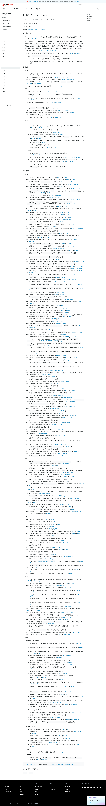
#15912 (61, 474)
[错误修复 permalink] (31, 171)
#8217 (50, 552)
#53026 (81, 288)
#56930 (57, 456)
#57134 (66, 686)
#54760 (78, 722)
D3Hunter (63, 334)
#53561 (64, 655)
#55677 (60, 453)
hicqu (66, 694)
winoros (57, 197)
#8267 (45, 559)
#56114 (63, 729)
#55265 (61, 673)
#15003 (75, 731)
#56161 (58, 355)
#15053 (65, 476)
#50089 (57, 334)
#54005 (42, 193)
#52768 (60, 379)
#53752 (61, 360)
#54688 (63, 182)
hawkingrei (60, 86)
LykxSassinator (32, 100)
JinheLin (60, 115)
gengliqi (64, 496)
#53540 (67, 401)
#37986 (50, 226)
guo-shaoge (79, 268)
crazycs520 (74, 357)
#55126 (69, 297)
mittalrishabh (67, 738)
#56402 (58, 435)
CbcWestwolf (70, 79)
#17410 (69, 507)
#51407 (59, 308)
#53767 (66, 246)
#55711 (34, 38)
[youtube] (99, 787)
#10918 (49, 50)
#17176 (35, 63)
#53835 (79, 643)
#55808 (54, 395)
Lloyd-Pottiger (37, 83)
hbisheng (35, 502)
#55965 (68, 446)
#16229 (69, 479)
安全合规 (36, 803)
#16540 (52, 102)
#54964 (58, 323)
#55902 (48, 147)
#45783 (51, 259)
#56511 (56, 444)
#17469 (29, 502)
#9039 (29, 581)
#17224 (38, 142)
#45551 (51, 145)
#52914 (59, 177)
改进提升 (89, 18)
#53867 (65, 279)
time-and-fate (79, 266)
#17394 (39, 493)
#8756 (72, 531)
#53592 (61, 386)
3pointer (33, 649)
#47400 (43, 75)
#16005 (55, 130)
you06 (65, 386)
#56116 (75, 239)
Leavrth (60, 130)
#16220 (48, 513)
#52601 (29, 353)
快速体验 (31, 29)
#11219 (81, 696)
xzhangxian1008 (63, 77)
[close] (103, 798)
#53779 (61, 233)
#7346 (76, 569)
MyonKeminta (74, 401)
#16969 (71, 498)
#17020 (78, 667)
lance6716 (77, 53)
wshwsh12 (69, 182)
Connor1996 (54, 91)
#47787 (29, 442)
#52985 (57, 277)
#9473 (73, 632)
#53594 (51, 341)
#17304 (54, 465)
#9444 (65, 587)
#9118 (76, 598)
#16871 (29, 489)
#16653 (61, 504)
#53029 (55, 132)
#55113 (63, 404)
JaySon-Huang (58, 117)
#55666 (72, 266)
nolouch (60, 522)
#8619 (30, 567)
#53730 (71, 264)
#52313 (56, 77)
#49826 (60, 736)
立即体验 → (76, 1)
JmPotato (59, 547)
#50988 (60, 449)
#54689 (52, 408)
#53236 (64, 397)
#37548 (66, 224)
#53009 (64, 417)
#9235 (78, 590)
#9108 (80, 626)
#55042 (80, 284)
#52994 (55, 86)
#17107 (62, 472)
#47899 (62, 422)
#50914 (55, 221)
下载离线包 (42, 29)
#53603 (56, 341)
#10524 (49, 702)
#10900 (67, 157)
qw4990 (74, 179)
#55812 (65, 257)
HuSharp (70, 556)
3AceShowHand (72, 692)
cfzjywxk (31, 290)
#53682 (57, 752)
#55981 (62, 381)
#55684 (80, 271)
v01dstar (71, 481)
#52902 (70, 275)
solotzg (64, 292)
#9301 (68, 630)
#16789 (62, 463)
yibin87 (75, 275)
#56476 (71, 415)
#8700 (46, 519)
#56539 (70, 451)
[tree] (10, 61)
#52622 (68, 203)
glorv (33, 489)
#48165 (76, 261)
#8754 (74, 615)
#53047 (32, 683)
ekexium (41, 63)
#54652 (63, 219)
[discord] (96, 787)
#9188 (65, 606)
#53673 (71, 250)
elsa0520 (77, 264)
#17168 (67, 660)
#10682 (63, 161)
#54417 (54, 547)
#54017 (56, 134)
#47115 (51, 383)
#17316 (35, 653)
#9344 (51, 108)
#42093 (63, 243)
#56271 (54, 424)
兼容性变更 (89, 16)
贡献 (26, 19)
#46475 (66, 312)
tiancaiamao (79, 188)
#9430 (65, 112)
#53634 (74, 393)
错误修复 (89, 20)
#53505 (44, 374)
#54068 (29, 83)
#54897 (70, 184)
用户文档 (43, 50)
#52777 (54, 319)
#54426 (81, 647)
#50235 (68, 179)
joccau (39, 38)
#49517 (60, 738)
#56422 (52, 438)
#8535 (59, 110)
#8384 (50, 554)
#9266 (62, 612)
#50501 (38, 677)
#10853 (62, 694)
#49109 (51, 197)
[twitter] (84, 787)
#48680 (66, 406)
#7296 (29, 610)
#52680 (78, 253)
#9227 (44, 623)
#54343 (40, 237)
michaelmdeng (75, 719)
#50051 (56, 294)
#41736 (64, 299)
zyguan (56, 383)
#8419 (43, 545)
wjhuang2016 (66, 177)
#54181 (54, 321)
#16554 (33, 127)
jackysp (66, 231)
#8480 (73, 533)
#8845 (63, 617)
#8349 (63, 542)
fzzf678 (65, 413)
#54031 (81, 301)
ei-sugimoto (57, 742)
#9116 (60, 619)
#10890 (66, 704)
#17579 (72, 511)
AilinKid (35, 368)
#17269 (74, 94)
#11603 (73, 167)
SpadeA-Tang (60, 465)
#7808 (65, 573)
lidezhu (54, 50)
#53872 (62, 214)
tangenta (76, 184)
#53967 (55, 388)
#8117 (52, 535)
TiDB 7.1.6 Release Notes (29, 764)
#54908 (81, 347)
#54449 (52, 195)
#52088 (33, 138)
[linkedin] (87, 787)
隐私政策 (30, 803)
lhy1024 (52, 519)
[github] (81, 787)
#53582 (42, 341)
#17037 (68, 509)
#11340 (64, 707)
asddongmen (73, 704)
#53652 (73, 332)
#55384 (51, 742)
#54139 (59, 657)
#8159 (55, 522)
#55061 (65, 217)
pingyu (67, 463)
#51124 (34, 677)
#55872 (61, 549)
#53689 (60, 231)
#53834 (58, 305)
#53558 (55, 248)
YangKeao (61, 341)
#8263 (56, 540)
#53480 (65, 671)
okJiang (78, 531)
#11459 (68, 719)
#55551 (73, 268)
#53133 (39, 759)
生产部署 (36, 29)
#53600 (64, 316)
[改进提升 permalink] (31, 67)
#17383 (69, 468)
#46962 (67, 390)
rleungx (58, 524)
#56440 (55, 429)
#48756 (61, 186)
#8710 (47, 526)
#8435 (68, 538)
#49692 (58, 292)
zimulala (80, 393)
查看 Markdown (52, 19)
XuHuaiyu (48, 193)
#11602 (68, 715)
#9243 (78, 594)
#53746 (62, 310)
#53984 (54, 376)
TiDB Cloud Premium (34, 1)
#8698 (50, 529)
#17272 (66, 481)
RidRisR (43, 142)
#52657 (41, 345)
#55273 (65, 662)
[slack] (93, 787)
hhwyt (74, 507)
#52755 (59, 206)
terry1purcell (50, 75)
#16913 (59, 496)
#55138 (60, 420)
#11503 (72, 712)
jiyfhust (61, 221)
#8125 (65, 556)
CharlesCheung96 (35, 154)
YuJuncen (39, 127)
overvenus (58, 102)
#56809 (38, 433)
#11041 (51, 717)
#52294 (67, 337)
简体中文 (99, 9)
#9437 (60, 634)
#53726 (29, 364)
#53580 (47, 341)
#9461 (78, 602)
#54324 (73, 188)
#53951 (72, 199)
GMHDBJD (74, 715)
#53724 (62, 679)
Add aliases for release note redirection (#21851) (61, 764)
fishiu (78, 167)
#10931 (64, 692)
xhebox (66, 186)
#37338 (71, 53)
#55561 (79, 326)
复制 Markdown (38, 19)
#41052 (52, 370)
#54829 (55, 282)
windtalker (65, 110)
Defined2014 (72, 257)
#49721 (50, 330)
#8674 (53, 524)
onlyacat (61, 294)
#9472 (53, 585)
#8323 (81, 561)
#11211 (71, 153)
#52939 (64, 79)
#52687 (61, 212)
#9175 (66, 583)
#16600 (48, 91)
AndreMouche (32, 96)
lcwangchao (32, 303)
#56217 (29, 368)
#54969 (73, 228)
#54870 (29, 210)
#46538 (52, 427)
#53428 (67, 357)
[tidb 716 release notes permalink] (49, 15)
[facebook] (90, 787)
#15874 (79, 98)
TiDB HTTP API (31, 37)
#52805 (62, 411)
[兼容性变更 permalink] (32, 33)
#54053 (66, 664)
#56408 (60, 413)
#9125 (54, 115)
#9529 (51, 117)
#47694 (79, 731)
